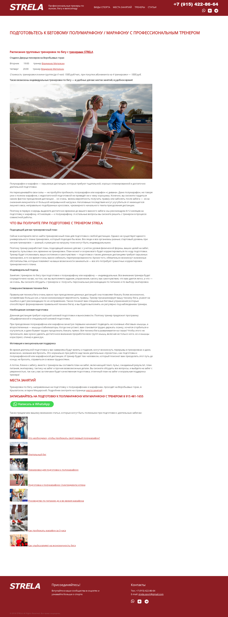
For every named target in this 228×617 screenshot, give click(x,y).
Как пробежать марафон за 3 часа (47, 530)
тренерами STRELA (81, 52)
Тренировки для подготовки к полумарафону (53, 469)
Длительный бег (37, 454)
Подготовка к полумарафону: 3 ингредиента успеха (56, 484)
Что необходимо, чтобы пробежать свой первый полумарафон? (64, 438)
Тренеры (140, 7)
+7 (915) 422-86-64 (195, 4)
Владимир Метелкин (53, 63)
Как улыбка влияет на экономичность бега (52, 545)
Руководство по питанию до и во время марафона (56, 500)
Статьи (152, 7)
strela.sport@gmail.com (151, 594)
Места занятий (122, 7)
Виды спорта (102, 7)
